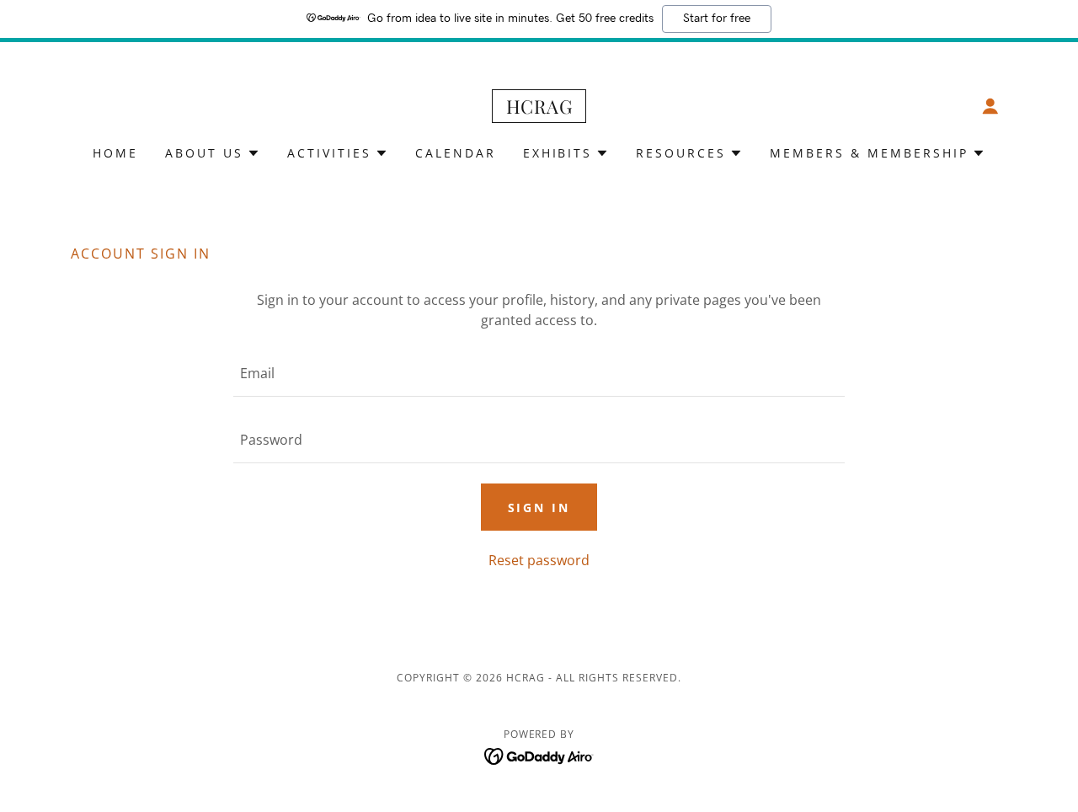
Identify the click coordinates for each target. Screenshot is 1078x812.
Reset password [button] (539, 560)
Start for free (716, 18)
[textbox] (538, 373)
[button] (990, 106)
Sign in (539, 507)
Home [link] (115, 153)
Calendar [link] (455, 153)
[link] (539, 108)
